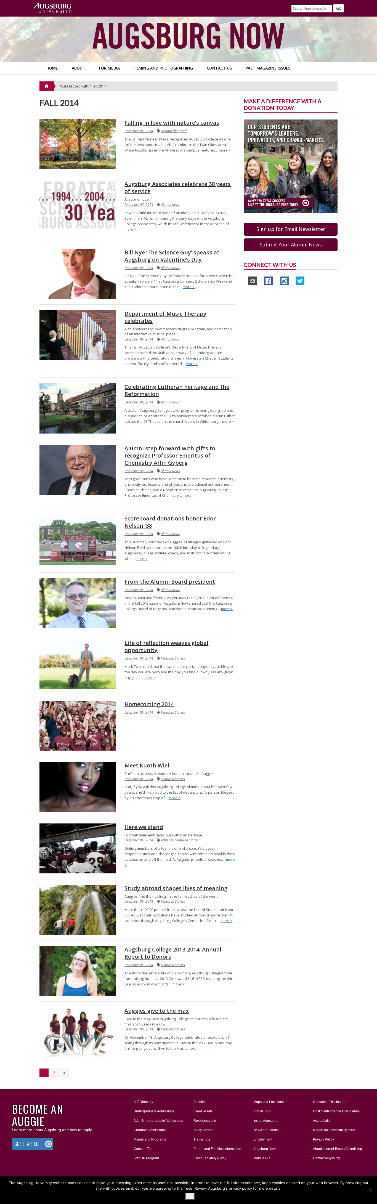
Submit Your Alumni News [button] (291, 244)
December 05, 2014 (138, 131)
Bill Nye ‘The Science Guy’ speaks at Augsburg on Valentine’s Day (171, 256)
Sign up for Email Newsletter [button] (290, 229)
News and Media (266, 1130)
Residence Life (204, 1121)
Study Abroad (203, 1130)
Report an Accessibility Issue (334, 1130)
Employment (262, 1139)
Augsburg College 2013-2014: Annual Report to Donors (172, 953)
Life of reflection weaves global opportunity (166, 646)
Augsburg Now (264, 1149)
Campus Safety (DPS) (209, 1158)
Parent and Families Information (217, 1149)
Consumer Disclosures (330, 1102)
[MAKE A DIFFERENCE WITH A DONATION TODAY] (291, 166)
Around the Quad (174, 131)
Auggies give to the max (156, 1010)
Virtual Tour (261, 1111)
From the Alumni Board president (169, 581)
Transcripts (201, 1139)
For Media (109, 68)
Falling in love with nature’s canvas (171, 122)
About (78, 68)
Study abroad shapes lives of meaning (175, 888)
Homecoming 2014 (149, 704)
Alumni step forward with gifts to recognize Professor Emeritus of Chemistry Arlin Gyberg (169, 455)
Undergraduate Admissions (154, 1111)
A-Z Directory (143, 1102)
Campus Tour (144, 1149)
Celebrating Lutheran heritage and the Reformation (176, 390)
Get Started (27, 1144)
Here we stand (143, 827)
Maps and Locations (268, 1102)
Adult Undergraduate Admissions (158, 1121)
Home (52, 68)
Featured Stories (173, 658)
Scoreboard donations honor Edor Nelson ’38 (170, 522)
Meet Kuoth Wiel (146, 765)
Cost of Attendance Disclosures (336, 1111)
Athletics (167, 840)
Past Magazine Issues (268, 68)
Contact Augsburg (326, 1158)
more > (225, 150)
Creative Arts (203, 1111)
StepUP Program (146, 1158)
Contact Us (219, 68)
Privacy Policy (323, 1139)
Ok (190, 1196)
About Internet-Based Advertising (337, 1149)
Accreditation (323, 1121)
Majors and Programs (149, 1139)
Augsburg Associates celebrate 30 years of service (177, 187)
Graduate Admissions (150, 1130)
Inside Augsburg (265, 1121)
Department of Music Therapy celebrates (165, 317)
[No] (370, 1190)
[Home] (46, 86)
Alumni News (170, 204)
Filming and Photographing (163, 68)
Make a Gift (261, 1158)
